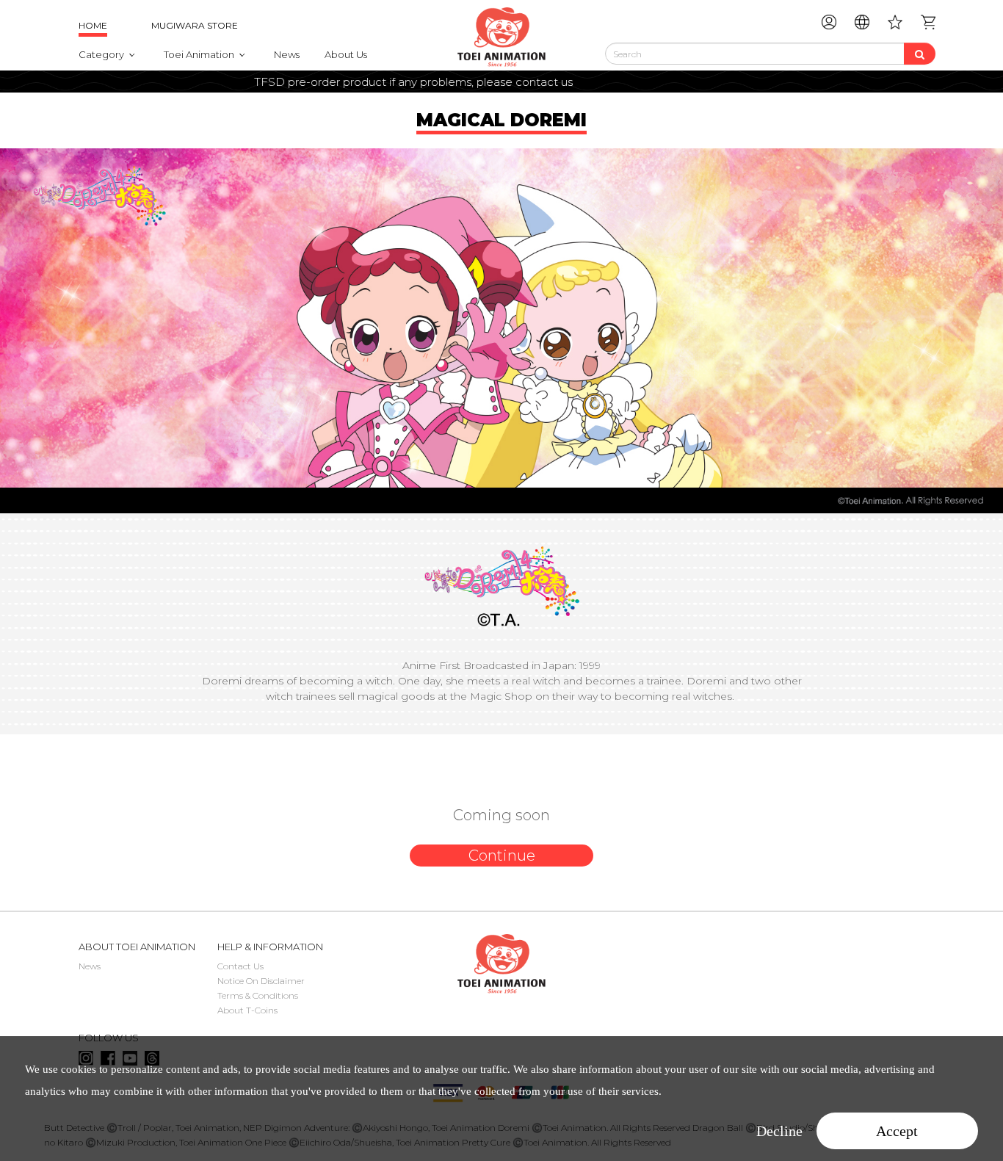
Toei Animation (199, 54)
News (287, 54)
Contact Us (240, 966)
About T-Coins (247, 1010)
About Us (346, 54)
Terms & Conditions (257, 995)
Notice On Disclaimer (261, 980)
